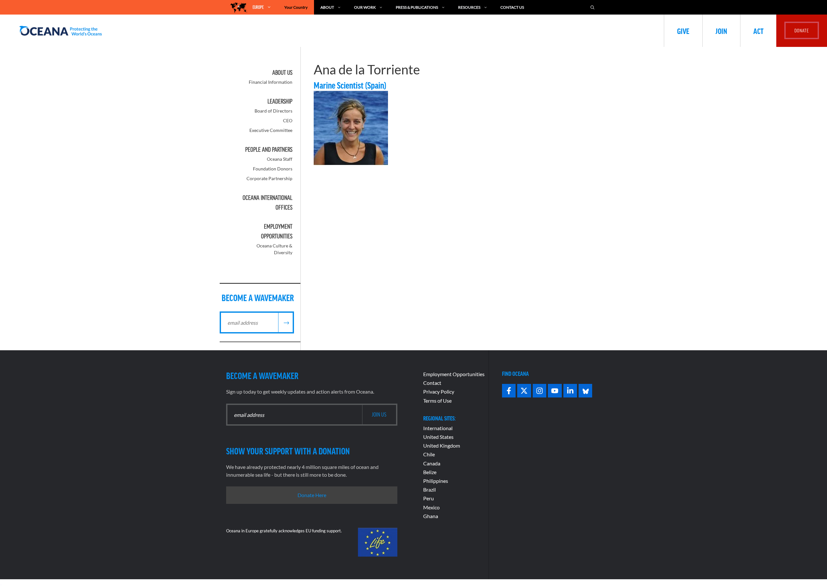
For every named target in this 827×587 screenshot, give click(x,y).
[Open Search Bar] (592, 7)
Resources (469, 7)
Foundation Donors (272, 168)
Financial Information (270, 82)
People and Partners (268, 149)
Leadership (279, 101)
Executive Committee (270, 130)
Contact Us (512, 7)
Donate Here (312, 495)
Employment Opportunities (454, 374)
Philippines (435, 481)
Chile (429, 454)
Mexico (431, 507)
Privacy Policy (438, 391)
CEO (287, 120)
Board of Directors (273, 111)
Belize (429, 472)
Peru (428, 498)
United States (438, 437)
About (327, 7)
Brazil (429, 489)
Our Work (365, 7)
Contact (432, 383)
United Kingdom (441, 445)
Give (683, 31)
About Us (282, 72)
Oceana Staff (279, 159)
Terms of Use (437, 400)
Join (721, 31)
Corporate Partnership (269, 178)
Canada (431, 463)
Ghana (430, 516)
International (438, 428)
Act (758, 31)
